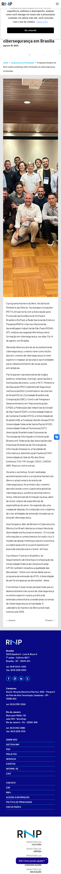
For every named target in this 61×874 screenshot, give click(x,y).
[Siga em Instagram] (14, 678)
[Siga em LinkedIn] (21, 678)
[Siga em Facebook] (8, 678)
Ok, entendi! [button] (30, 30)
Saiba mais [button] (42, 22)
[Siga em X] (27, 678)
